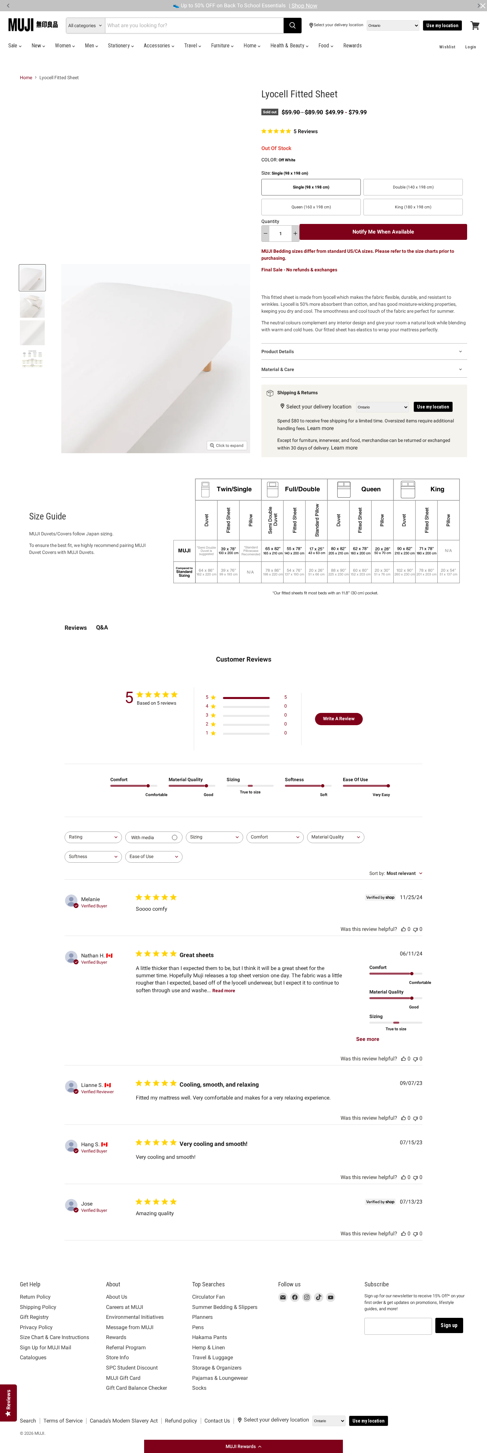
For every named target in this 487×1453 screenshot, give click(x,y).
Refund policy (181, 1421)
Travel (191, 45)
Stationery (119, 45)
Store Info (117, 1357)
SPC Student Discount (132, 1368)
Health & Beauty (288, 45)
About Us (116, 1297)
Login (470, 46)
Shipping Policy (38, 1307)
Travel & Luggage (212, 1357)
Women (63, 45)
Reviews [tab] (76, 627)
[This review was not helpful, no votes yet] (415, 929)
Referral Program (126, 1347)
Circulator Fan (208, 1297)
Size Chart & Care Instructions (54, 1337)
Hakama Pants (209, 1337)
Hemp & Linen (208, 1347)
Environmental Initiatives (135, 1317)
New (37, 45)
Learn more (320, 428)
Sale (13, 45)
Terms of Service (62, 1421)
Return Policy (35, 1297)
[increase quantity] (295, 234)
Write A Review (338, 718)
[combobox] (93, 837)
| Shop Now (303, 5)
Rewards (352, 45)
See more (367, 1039)
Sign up (449, 1325)
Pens (198, 1327)
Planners (202, 1317)
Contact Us (217, 1421)
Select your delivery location (338, 25)
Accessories (158, 45)
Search (28, 1421)
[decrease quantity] (265, 234)
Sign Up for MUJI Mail (45, 1347)
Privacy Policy (36, 1327)
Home (251, 45)
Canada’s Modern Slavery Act (124, 1421)
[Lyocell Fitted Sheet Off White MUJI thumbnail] (32, 278)
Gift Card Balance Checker (136, 1388)
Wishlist (447, 46)
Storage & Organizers (217, 1368)
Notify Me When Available (383, 232)
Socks (199, 1388)
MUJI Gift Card (123, 1378)
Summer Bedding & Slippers (224, 1307)
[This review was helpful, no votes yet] (403, 929)
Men (90, 45)
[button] (243, 1446)
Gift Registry (34, 1317)
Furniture (221, 45)
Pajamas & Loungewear (220, 1378)
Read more (223, 990)
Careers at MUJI (124, 1307)
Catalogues (33, 1357)
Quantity (270, 221)
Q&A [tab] (102, 627)
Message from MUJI (129, 1327)
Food (324, 45)
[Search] (292, 25)
